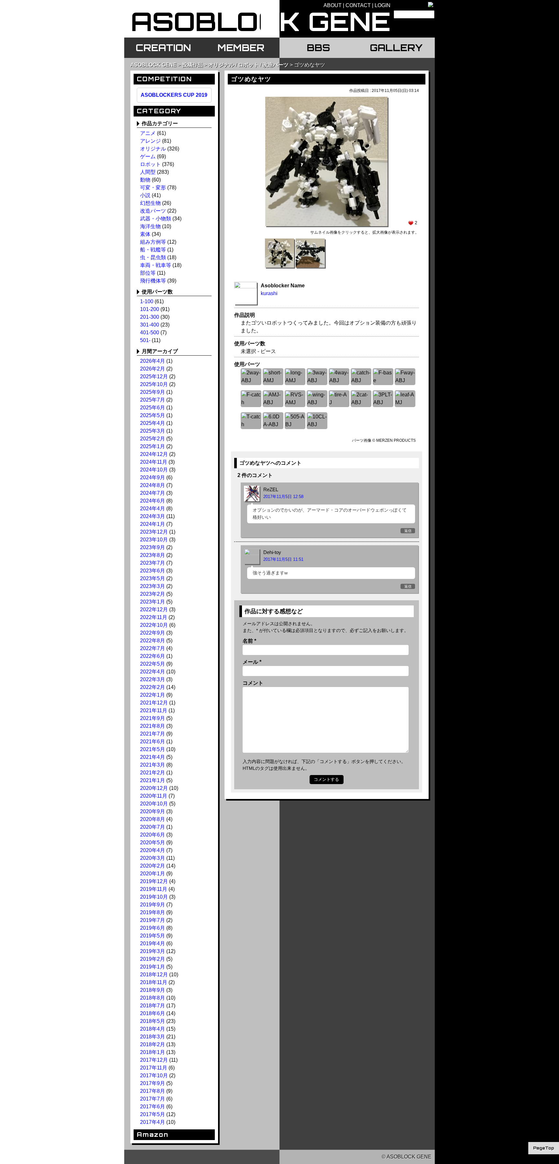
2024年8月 (152, 485)
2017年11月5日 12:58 (283, 496)
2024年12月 (154, 454)
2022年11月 (153, 617)
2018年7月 (152, 1005)
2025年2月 (152, 438)
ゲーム (148, 156)
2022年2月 (152, 687)
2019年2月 (152, 959)
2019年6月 (152, 928)
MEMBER (240, 47)
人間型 (148, 172)
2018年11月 (153, 982)
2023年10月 (154, 539)
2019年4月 (152, 943)
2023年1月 (152, 601)
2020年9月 (152, 811)
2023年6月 (152, 570)
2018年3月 (152, 1036)
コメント (253, 683)
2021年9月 (152, 718)
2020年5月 (152, 842)
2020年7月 (152, 827)
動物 (145, 180)
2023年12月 (154, 532)
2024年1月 (152, 524)
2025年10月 (154, 384)
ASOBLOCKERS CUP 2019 (174, 95)
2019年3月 (152, 951)
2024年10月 (154, 469)
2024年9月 (152, 477)
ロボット (248, 65)
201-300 (149, 317)
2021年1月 (152, 780)
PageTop (543, 1148)
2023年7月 (152, 563)
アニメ (148, 133)
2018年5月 (152, 1021)
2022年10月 (154, 625)
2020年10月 (154, 803)
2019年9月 (152, 904)
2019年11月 (153, 889)
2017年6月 (152, 1106)
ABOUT (332, 5)
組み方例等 (153, 242)
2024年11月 (153, 462)
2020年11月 (153, 796)
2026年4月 (152, 361)
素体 (145, 234)
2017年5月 (152, 1114)
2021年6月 (152, 741)
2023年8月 (152, 555)
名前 (249, 641)
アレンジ (150, 141)
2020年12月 (154, 788)
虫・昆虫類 (153, 257)
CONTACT (358, 5)
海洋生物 (150, 226)
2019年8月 (152, 912)
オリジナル (221, 65)
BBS (318, 47)
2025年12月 (154, 376)
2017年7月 (152, 1099)
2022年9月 (152, 633)
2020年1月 (152, 873)
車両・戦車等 (155, 265)
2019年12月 (154, 881)
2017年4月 (152, 1122)
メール (252, 662)
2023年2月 (152, 594)
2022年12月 (154, 609)
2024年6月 (152, 501)
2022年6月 (152, 656)
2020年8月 (152, 819)
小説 (145, 195)
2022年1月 (152, 695)
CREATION (163, 47)
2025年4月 (152, 423)
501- (145, 340)
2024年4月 (152, 508)
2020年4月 (152, 850)
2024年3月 (152, 516)
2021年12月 (154, 702)
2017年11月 (153, 1067)
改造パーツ (276, 65)
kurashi (269, 293)
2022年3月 (152, 679)
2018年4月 (152, 1029)
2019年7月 (152, 920)
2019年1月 (152, 967)
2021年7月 (152, 734)
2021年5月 (152, 749)
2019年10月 (154, 897)
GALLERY (396, 47)
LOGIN (382, 5)
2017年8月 (152, 1091)
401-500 (149, 332)
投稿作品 (192, 65)
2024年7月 (152, 493)
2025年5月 (152, 415)
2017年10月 (154, 1075)
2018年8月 (152, 998)
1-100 (146, 301)
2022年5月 (152, 664)
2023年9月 (152, 547)
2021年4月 (152, 757)
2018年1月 (152, 1052)
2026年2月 (152, 368)
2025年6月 (152, 407)
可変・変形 (153, 187)
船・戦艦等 (153, 249)
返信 (407, 531)
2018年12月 (154, 974)
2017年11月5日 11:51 (283, 559)
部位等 (148, 273)
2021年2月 (152, 772)
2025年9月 (152, 392)
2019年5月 (152, 935)
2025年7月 (152, 400)
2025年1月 (152, 446)
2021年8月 (152, 726)
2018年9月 (152, 990)
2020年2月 (152, 866)
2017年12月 (154, 1060)
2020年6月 (152, 834)
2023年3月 (152, 586)
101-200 (149, 309)
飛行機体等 (153, 280)
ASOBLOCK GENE (153, 65)
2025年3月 (152, 431)
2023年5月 (152, 578)
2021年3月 (152, 765)
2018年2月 (152, 1044)
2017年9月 (152, 1083)
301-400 (149, 324)
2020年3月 (152, 858)
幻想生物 (150, 203)
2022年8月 (152, 640)
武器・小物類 (155, 218)
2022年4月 (152, 671)
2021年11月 (153, 710)
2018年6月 (152, 1013)
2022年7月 (152, 648)
